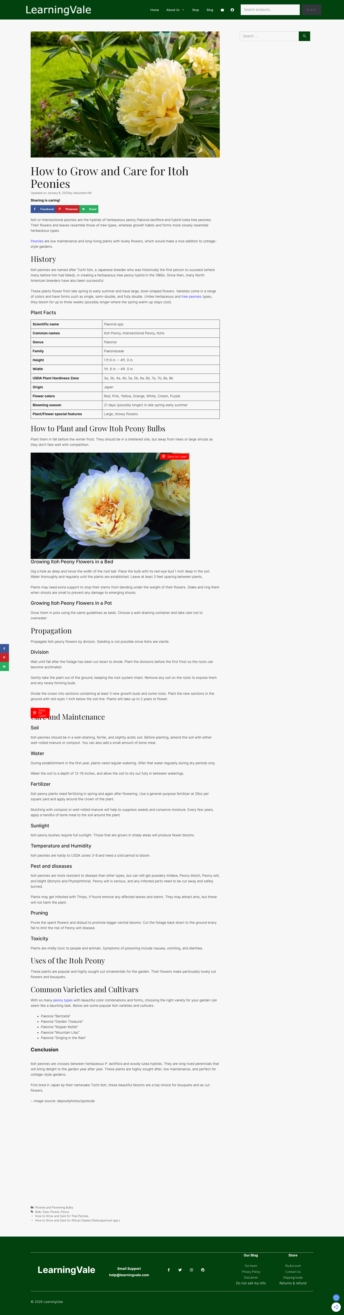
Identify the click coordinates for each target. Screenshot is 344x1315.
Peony (65, 1211)
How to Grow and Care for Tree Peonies (61, 1216)
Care (46, 1211)
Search (311, 10)
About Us (173, 10)
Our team (251, 1265)
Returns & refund (293, 1283)
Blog (210, 10)
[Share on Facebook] (4, 648)
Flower (54, 1211)
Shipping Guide (293, 1277)
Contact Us (293, 1271)
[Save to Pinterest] (4, 657)
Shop (195, 10)
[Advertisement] (280, 89)
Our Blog (251, 1255)
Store (292, 1255)
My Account (293, 1265)
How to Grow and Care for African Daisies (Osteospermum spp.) (77, 1220)
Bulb (38, 1211)
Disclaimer (251, 1277)
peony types (63, 1000)
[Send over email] (4, 666)
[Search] (304, 36)
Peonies (37, 241)
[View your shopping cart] (222, 10)
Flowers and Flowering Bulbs (54, 1207)
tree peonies (191, 296)
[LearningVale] (58, 10)
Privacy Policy (251, 1271)
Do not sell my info (251, 1283)
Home (154, 10)
